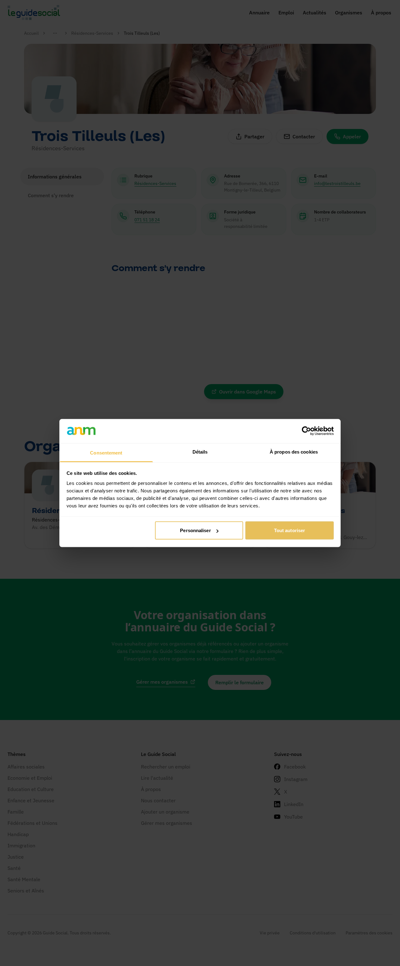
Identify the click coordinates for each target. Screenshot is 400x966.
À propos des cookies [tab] (294, 451)
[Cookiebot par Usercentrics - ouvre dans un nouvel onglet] (306, 431)
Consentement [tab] (106, 452)
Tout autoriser (289, 530)
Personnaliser (195, 530)
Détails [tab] (200, 451)
